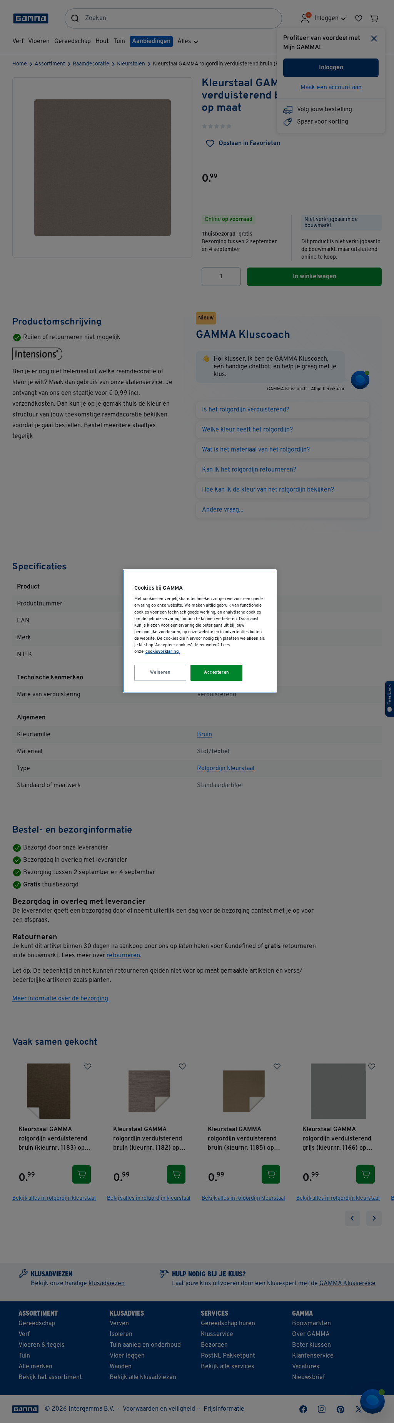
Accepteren (216, 672)
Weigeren (160, 672)
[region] (200, 631)
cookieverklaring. (162, 651)
